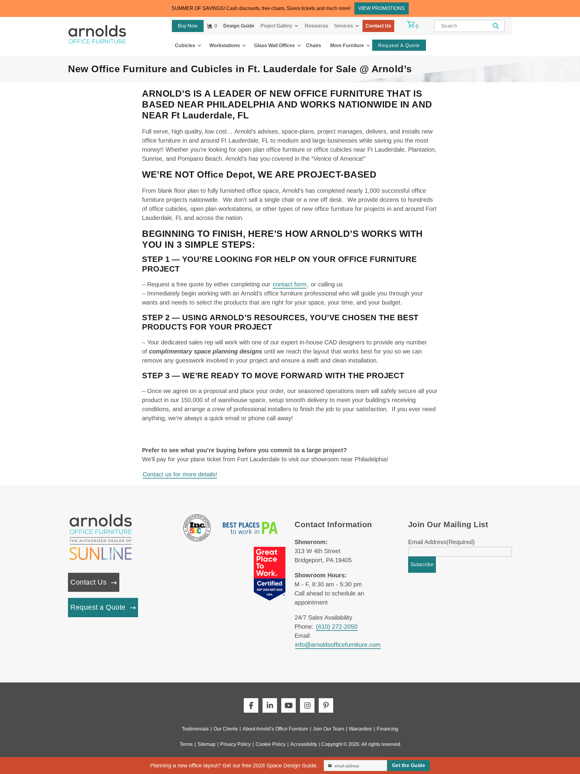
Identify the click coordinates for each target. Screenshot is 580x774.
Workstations (224, 45)
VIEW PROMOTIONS (381, 8)
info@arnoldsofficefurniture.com (338, 644)
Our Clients (226, 728)
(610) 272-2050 (336, 626)
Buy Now (188, 25)
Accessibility (303, 744)
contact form (290, 284)
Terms (186, 744)
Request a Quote (98, 607)
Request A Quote (399, 45)
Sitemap (206, 744)
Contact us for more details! (180, 474)
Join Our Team (328, 728)
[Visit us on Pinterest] (326, 705)
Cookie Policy (270, 744)
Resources (316, 25)
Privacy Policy (235, 744)
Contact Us (378, 25)
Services (343, 25)
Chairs (313, 45)
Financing (387, 728)
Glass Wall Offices (274, 45)
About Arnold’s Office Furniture (275, 728)
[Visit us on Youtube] (288, 705)
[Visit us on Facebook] (251, 705)
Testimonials (195, 728)
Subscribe (422, 564)
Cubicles (185, 45)
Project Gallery (276, 25)
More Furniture (347, 45)
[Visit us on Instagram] (307, 705)
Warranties (360, 728)
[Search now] (495, 26)
